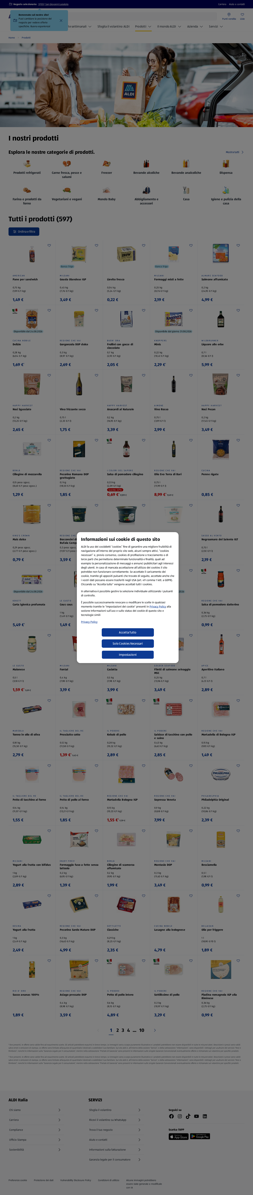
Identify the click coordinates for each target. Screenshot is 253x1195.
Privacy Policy (158, 607)
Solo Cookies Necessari (128, 643)
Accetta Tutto (127, 632)
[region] (128, 597)
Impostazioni (127, 654)
